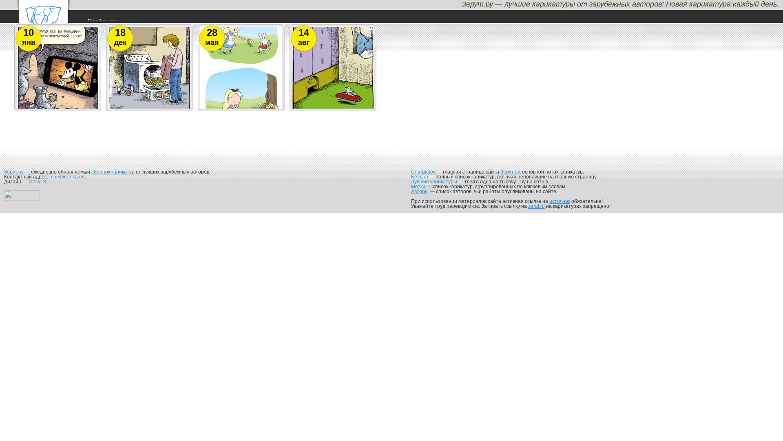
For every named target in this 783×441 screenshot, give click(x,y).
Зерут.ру (14, 171)
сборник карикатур (113, 171)
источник (559, 201)
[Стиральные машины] (149, 108)
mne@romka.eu (67, 176)
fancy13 (37, 181)
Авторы (420, 191)
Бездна (419, 176)
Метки (418, 186)
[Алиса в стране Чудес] (241, 108)
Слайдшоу (423, 171)
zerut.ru (536, 206)
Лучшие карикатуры (434, 181)
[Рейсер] (333, 108)
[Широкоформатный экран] (57, 108)
